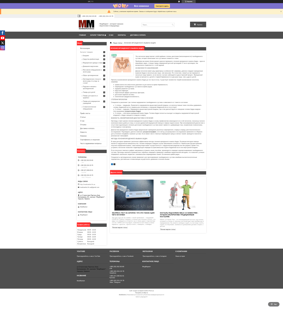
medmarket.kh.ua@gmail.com (89, 187)
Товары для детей (89, 92)
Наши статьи (117, 43)
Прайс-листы (85, 113)
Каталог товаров (97, 35)
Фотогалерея (85, 48)
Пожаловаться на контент (135, 295)
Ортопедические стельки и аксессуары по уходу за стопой (92, 81)
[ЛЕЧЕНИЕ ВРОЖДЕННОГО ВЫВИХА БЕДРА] (122, 65)
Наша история (180, 256)
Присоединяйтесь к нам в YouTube (88, 256)
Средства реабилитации (91, 59)
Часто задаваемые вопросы (90, 143)
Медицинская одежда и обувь (93, 63)
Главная (82, 35)
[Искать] (173, 25)
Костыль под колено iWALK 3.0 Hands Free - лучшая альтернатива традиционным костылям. (179, 215)
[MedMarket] (87, 25)
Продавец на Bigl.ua (141, 293)
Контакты (122, 35)
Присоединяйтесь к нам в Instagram (155, 256)
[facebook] (112, 164)
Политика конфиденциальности (154, 295)
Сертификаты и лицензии (90, 140)
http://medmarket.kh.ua (87, 184)
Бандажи (86, 55)
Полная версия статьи (119, 227)
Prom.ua (151, 291)
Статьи (83, 117)
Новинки (83, 136)
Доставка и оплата (138, 35)
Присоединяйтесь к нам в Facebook (122, 256)
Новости (83, 132)
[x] (114, 164)
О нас (111, 35)
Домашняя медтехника (90, 66)
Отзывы (83, 125)
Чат (275, 304)
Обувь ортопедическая (90, 75)
